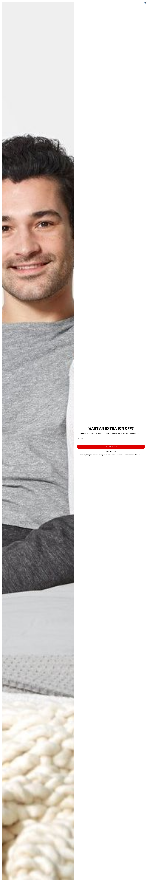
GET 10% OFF (111, 447)
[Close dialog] (146, 2)
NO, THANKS (111, 451)
